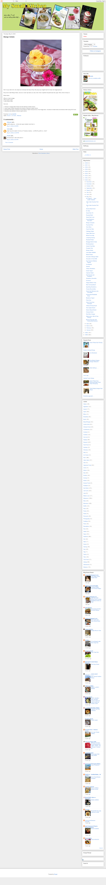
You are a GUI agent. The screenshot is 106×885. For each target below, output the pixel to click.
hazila (91, 76)
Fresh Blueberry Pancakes (90, 220)
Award (85, 409)
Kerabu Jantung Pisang (89, 350)
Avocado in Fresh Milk (91, 258)
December (89, 181)
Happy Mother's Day (91, 282)
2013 (86, 173)
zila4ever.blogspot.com (91, 618)
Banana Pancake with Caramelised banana (92, 320)
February (88, 327)
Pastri (85, 513)
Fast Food (86, 444)
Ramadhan (86, 526)
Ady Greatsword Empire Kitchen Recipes (91, 826)
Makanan (19, 115)
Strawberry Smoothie (91, 278)
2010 (86, 180)
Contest (85, 432)
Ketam (85, 480)
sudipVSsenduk (89, 752)
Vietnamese (86, 564)
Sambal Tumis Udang (88, 378)
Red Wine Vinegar (90, 314)
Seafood (85, 536)
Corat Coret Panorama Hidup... (93, 763)
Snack (85, 544)
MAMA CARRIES (95, 800)
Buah (84, 419)
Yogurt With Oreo (90, 233)
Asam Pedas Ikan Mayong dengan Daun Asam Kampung (95, 382)
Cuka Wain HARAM (91, 252)
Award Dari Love (90, 217)
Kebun (85, 470)
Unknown (9, 122)
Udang (85, 562)
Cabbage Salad (90, 231)
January (88, 330)
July (87, 192)
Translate (95, 46)
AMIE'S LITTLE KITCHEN (91, 586)
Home (41, 149)
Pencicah (85, 516)
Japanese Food (87, 465)
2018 (86, 163)
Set (84, 539)
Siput (84, 541)
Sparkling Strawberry (91, 287)
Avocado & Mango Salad (92, 256)
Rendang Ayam (90, 244)
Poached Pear (89, 225)
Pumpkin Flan (89, 248)
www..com (88, 154)
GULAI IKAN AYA (95, 839)
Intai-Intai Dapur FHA (90, 741)
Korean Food (86, 483)
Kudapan (85, 485)
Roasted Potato (90, 239)
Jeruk (84, 467)
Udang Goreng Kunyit (91, 305)
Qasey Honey (88, 696)
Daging (85, 439)
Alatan (85, 404)
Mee (84, 500)
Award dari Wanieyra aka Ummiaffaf (92, 291)
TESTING (87, 821)
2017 (86, 165)
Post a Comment (9, 142)
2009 (86, 332)
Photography (86, 518)
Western (85, 567)
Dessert (9, 115)
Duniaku (87, 809)
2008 (86, 334)
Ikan (84, 457)
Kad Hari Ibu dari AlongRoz (90, 275)
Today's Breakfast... (91, 268)
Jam (84, 462)
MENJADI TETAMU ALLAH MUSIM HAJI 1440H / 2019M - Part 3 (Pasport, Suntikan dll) (96, 745)
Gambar (85, 447)
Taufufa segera (94, 720)
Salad (85, 531)
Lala (84, 493)
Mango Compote (90, 222)
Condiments (86, 429)
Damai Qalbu (88, 838)
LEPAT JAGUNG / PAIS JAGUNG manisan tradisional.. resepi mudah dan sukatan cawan (95, 701)
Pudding (85, 521)
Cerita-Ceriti (86, 424)
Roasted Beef (89, 215)
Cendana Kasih (89, 651)
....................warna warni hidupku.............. (91, 674)
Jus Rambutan (93, 352)
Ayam (85, 411)
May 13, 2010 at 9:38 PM (12, 126)
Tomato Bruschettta (91, 289)
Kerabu (85, 475)
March (88, 325)
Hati (84, 452)
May (87, 196)
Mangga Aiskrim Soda (91, 241)
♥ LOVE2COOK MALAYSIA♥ (92, 708)
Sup (84, 549)
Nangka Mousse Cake (96, 630)
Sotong (85, 546)
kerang (85, 478)
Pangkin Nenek (89, 718)
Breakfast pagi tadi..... (88, 396)
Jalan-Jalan (86, 460)
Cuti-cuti (85, 437)
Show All (101, 848)
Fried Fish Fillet (90, 229)
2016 (86, 167)
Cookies (85, 434)
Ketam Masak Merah (91, 310)
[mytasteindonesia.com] (89, 141)
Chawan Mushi (89, 312)
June (87, 194)
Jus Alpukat (89, 264)
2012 (86, 175)
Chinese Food (87, 427)
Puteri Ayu (88, 300)
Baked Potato (89, 254)
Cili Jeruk (88, 280)
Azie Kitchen (88, 607)
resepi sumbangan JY (91, 596)
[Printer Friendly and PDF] (75, 115)
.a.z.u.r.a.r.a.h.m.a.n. (90, 820)
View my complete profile (94, 78)
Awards (88, 266)
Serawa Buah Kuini (90, 208)
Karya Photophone (95, 765)
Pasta (85, 511)
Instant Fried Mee (90, 246)
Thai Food (86, 559)
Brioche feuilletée (95, 828)
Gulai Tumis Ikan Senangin (90, 303)
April (87, 323)
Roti (84, 528)
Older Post (75, 149)
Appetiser (85, 406)
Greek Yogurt (89, 270)
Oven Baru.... (89, 227)
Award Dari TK (89, 213)
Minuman (85, 503)
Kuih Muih (86, 488)
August (88, 190)
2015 (86, 169)
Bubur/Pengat (86, 421)
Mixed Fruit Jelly (90, 235)
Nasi (84, 508)
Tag (84, 551)
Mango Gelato (89, 250)
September (89, 188)
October (88, 186)
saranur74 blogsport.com (91, 575)
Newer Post (6, 149)
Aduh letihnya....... (94, 367)
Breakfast (85, 416)
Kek (84, 472)
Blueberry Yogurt (90, 298)
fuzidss (9, 135)
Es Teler (88, 210)
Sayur (85, 534)
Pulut (84, 523)
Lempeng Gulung (90, 237)
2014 (86, 171)
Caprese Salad (89, 272)
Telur (84, 557)
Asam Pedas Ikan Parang (96, 342)
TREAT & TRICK (89, 686)
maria (8, 129)
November (89, 183)
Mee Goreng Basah (91, 284)
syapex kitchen (89, 629)
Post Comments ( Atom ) (44, 153)
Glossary (85, 449)
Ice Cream (13, 115)
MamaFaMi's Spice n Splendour (90, 798)
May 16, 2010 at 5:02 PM (12, 139)
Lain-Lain (85, 490)
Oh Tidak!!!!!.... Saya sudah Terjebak (91, 199)
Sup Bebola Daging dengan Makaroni (94, 361)
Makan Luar (86, 495)
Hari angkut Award (90, 307)
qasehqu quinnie (89, 786)
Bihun (85, 414)
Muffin (85, 506)
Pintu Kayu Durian (95, 664)
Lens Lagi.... (86, 375)
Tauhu (85, 554)
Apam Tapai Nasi (95, 652)
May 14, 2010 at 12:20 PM (13, 132)
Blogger (55, 874)
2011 (86, 177)
